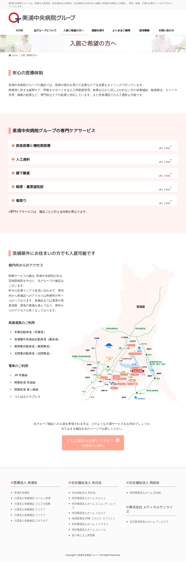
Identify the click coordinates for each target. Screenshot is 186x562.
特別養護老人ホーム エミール (89, 529)
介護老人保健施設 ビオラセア (31, 520)
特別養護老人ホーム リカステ (89, 513)
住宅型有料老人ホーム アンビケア (149, 521)
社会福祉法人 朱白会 (84, 492)
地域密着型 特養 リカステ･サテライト (93, 518)
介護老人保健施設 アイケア (29, 509)
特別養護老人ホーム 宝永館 (145, 492)
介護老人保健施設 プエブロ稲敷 (32, 503)
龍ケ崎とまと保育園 (83, 535)
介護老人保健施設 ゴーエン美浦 (32, 498)
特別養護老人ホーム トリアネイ (90, 524)
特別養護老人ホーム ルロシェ (89, 498)
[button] (93, 442)
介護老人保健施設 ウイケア (29, 514)
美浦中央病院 (21, 492)
